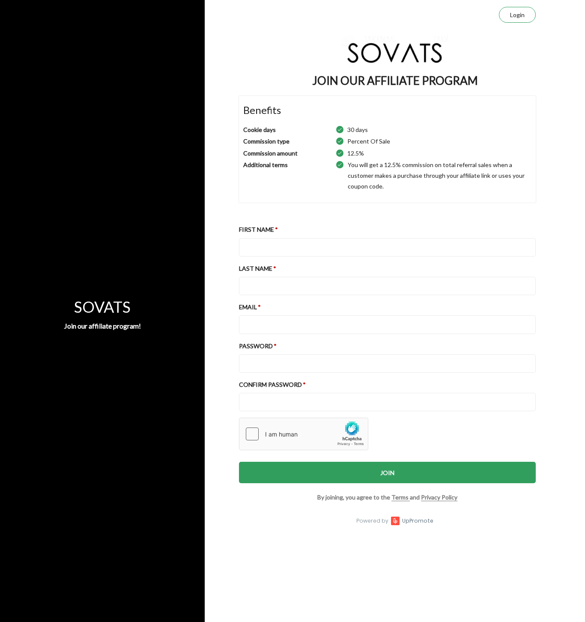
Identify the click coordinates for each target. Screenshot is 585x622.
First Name (256, 229)
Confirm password (270, 384)
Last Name (255, 268)
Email (248, 307)
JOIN (387, 472)
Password (256, 346)
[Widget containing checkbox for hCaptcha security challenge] (303, 434)
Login (517, 14)
